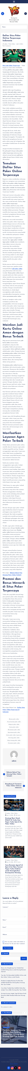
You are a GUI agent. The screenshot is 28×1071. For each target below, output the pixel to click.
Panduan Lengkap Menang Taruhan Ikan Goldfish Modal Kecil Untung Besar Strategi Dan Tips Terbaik (13, 982)
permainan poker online (14, 732)
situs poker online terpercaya (14, 735)
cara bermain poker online (14, 721)
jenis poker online (14, 727)
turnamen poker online (14, 743)
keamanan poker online (14, 729)
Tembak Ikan (6, 1027)
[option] (14, 1030)
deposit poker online (14, 724)
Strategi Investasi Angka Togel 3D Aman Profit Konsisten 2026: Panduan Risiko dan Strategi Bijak (13, 995)
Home (4, 27)
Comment (5, 907)
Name (5, 920)
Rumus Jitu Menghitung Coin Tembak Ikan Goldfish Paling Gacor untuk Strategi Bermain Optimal (13, 969)
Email (4, 927)
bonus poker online (14, 719)
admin (6, 44)
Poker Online (11, 44)
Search (6, 953)
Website (5, 934)
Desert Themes (14, 1063)
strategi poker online (14, 737)
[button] (23, 1013)
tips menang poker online (14, 740)
